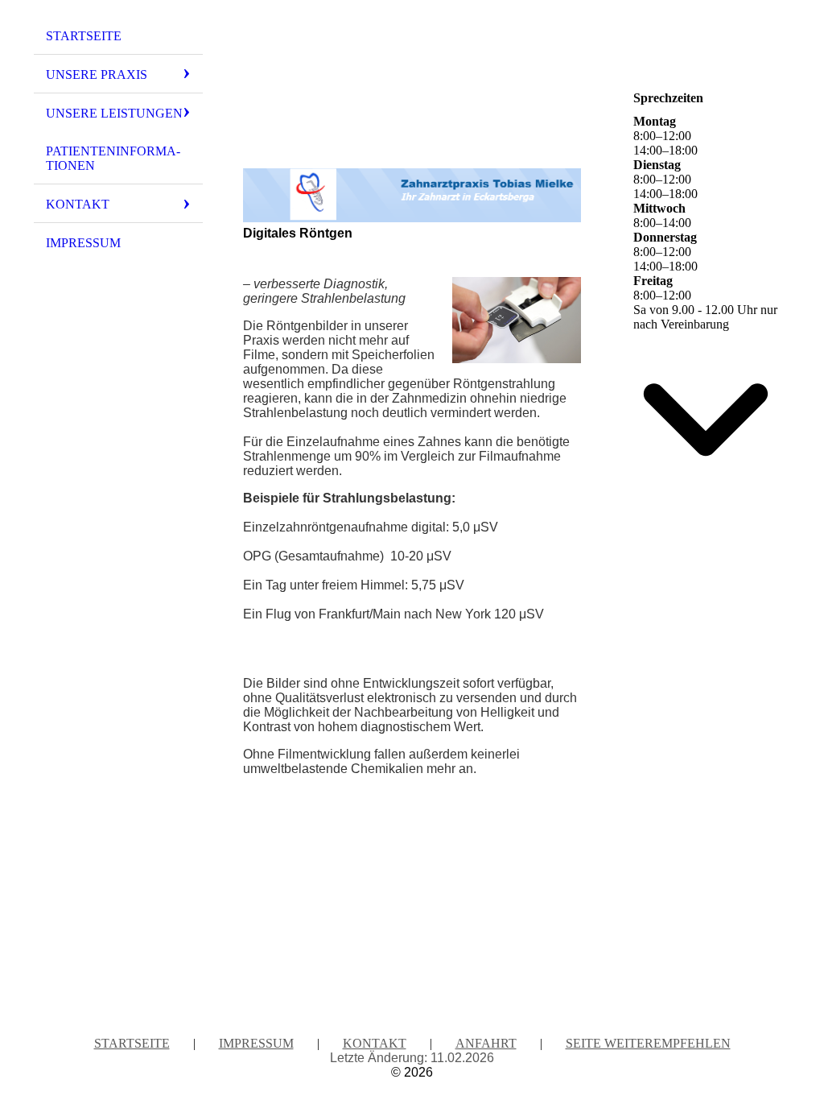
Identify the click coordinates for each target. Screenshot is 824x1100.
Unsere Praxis (96, 74)
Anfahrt (486, 1043)
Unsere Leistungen (114, 113)
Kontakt (77, 204)
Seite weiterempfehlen (648, 1043)
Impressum (83, 243)
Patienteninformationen (113, 158)
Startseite (84, 36)
